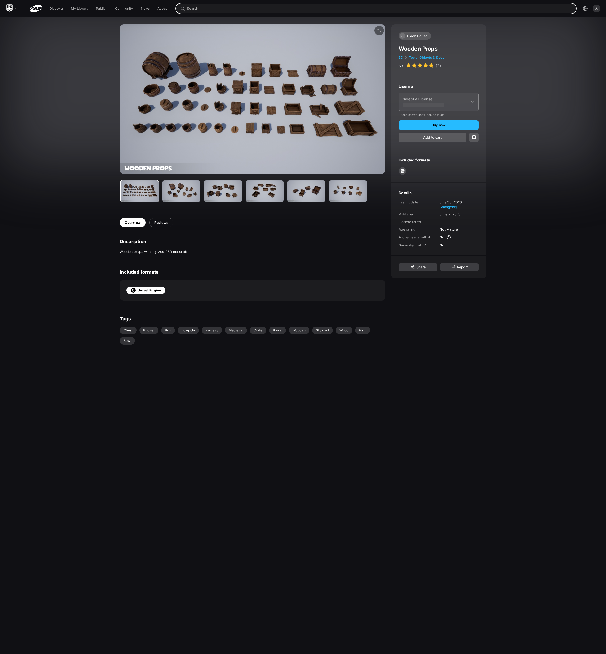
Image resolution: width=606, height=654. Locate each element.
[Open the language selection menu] (585, 8)
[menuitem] (56, 8)
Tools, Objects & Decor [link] (427, 57)
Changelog (448, 207)
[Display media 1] (181, 191)
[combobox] (379, 8)
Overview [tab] (133, 222)
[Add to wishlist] (474, 137)
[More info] (449, 237)
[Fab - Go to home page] (36, 8)
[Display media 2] (223, 191)
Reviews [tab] (161, 222)
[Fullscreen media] (379, 30)
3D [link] (401, 57)
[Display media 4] (306, 191)
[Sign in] (596, 8)
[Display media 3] (265, 191)
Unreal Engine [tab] (149, 290)
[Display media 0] (140, 191)
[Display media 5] (348, 191)
